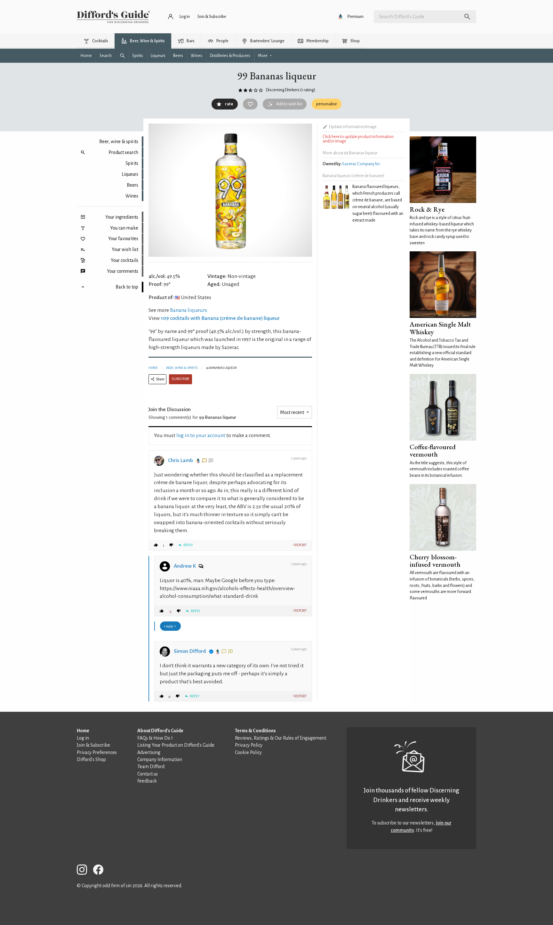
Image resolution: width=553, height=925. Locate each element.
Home (152, 367)
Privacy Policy (248, 745)
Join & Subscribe (93, 745)
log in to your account (200, 435)
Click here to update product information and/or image (358, 138)
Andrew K (185, 566)
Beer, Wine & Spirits (181, 367)
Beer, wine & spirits (118, 141)
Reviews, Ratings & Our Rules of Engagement (280, 738)
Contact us (147, 773)
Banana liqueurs (188, 310)
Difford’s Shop (91, 759)
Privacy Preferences (97, 752)
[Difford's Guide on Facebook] (100, 870)
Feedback (147, 780)
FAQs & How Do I (155, 738)
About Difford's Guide (160, 730)
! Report (300, 545)
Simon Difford (190, 651)
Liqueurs (130, 174)
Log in (83, 738)
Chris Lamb (180, 460)
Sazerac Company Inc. (361, 164)
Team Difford (150, 766)
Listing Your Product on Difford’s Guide (175, 745)
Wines (131, 196)
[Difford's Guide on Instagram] (84, 870)
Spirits (131, 163)
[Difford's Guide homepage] (113, 16)
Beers (132, 185)
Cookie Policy (248, 752)
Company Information (159, 759)
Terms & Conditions (255, 730)
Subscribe (180, 379)
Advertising (148, 752)
